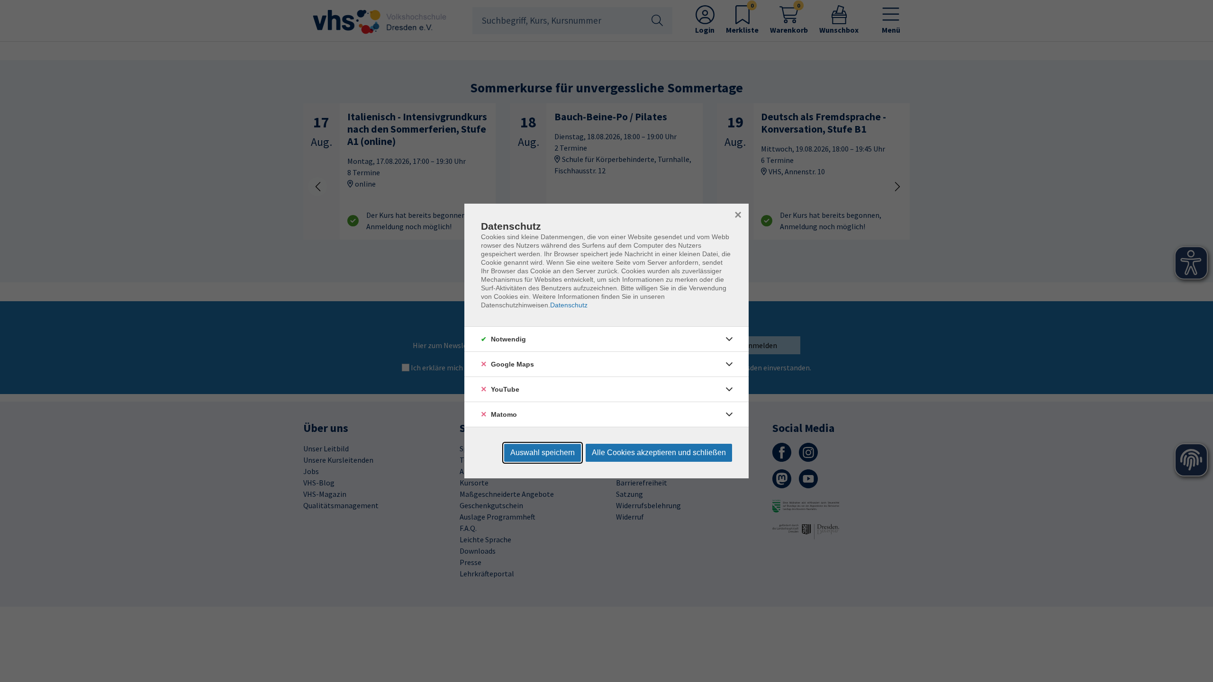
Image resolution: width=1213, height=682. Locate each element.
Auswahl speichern (542, 453)
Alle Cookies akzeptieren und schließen (659, 453)
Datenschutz (569, 305)
